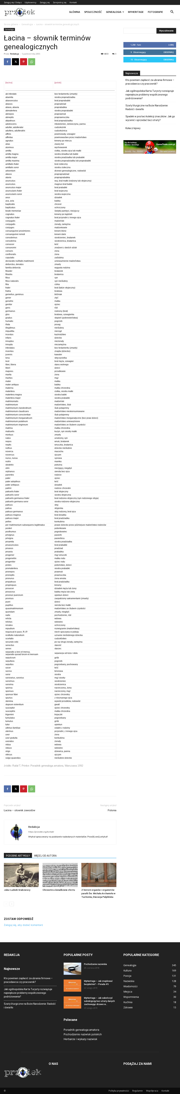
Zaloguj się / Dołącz (13, 2)
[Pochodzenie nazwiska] (72, 969)
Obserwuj (168, 52)
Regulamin (137, 1090)
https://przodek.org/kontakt (41, 832)
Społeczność (93, 12)
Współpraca (152, 1090)
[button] (172, 12)
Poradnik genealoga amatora (81, 1029)
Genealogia (113, 12)
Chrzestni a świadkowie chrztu (59, 890)
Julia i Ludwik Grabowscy (17, 890)
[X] (15, 61)
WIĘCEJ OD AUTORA (45, 855)
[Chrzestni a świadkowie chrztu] (60, 875)
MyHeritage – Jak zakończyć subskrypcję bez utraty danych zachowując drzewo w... (99, 1001)
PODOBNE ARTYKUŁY (18, 855)
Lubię (171, 44)
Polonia (112, 810)
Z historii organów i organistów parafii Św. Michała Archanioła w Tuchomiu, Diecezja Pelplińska (98, 893)
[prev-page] (6, 904)
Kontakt (73, 2)
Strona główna (11, 24)
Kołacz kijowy (133, 128)
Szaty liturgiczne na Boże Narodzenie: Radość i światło (147, 107)
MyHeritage (136, 12)
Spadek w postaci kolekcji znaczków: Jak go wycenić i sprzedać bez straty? (150, 118)
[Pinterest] (23, 61)
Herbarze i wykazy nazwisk (80, 1039)
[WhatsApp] (31, 61)
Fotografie (155, 12)
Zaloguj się (45, 2)
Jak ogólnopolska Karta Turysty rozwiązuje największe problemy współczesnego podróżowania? (150, 95)
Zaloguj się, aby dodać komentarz (23, 924)
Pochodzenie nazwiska (95, 964)
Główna (74, 12)
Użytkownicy (30, 2)
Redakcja (14, 53)
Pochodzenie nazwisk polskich (83, 1034)
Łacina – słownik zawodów (19, 810)
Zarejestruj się (59, 2)
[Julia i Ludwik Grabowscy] (21, 875)
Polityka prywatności (119, 1090)
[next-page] (11, 904)
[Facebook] (7, 61)
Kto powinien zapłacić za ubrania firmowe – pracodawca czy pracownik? (150, 82)
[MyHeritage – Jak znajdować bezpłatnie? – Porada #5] (72, 986)
